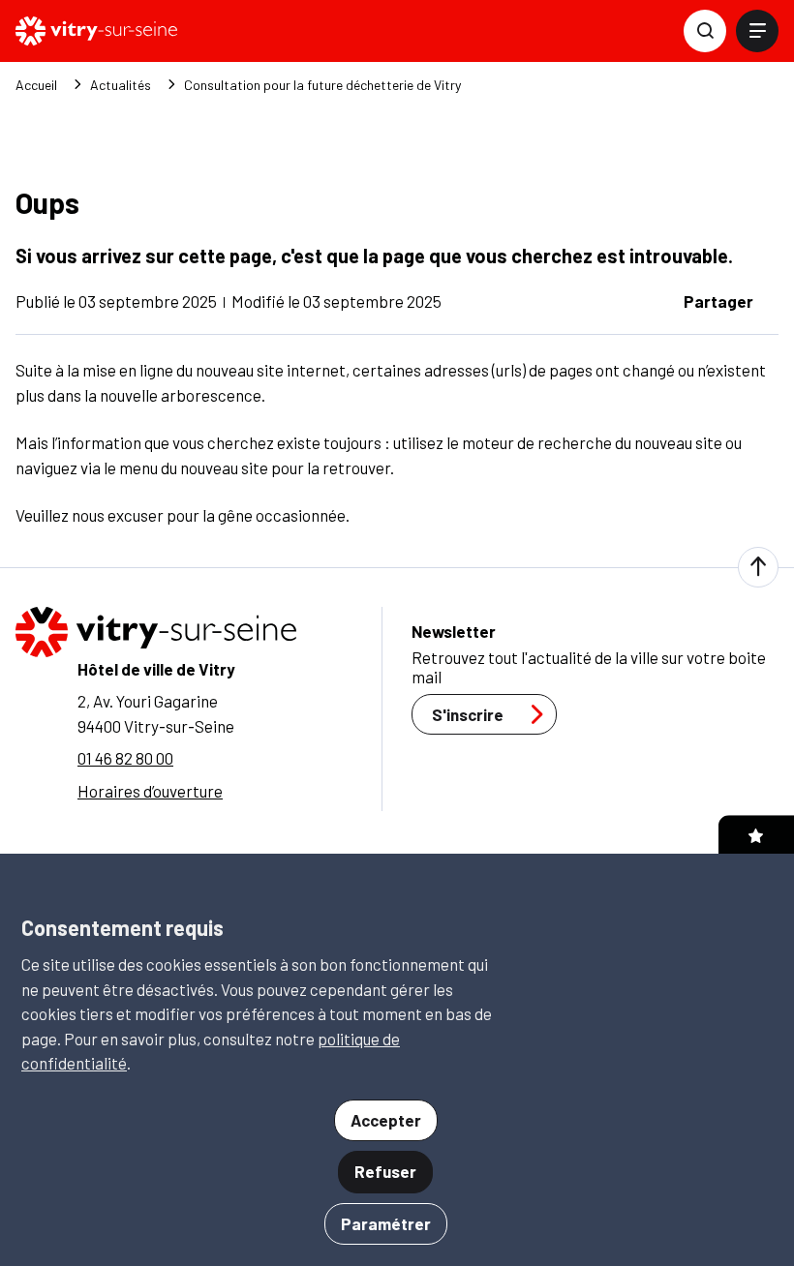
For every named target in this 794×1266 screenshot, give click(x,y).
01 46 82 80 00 (125, 758)
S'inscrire (468, 714)
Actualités (120, 85)
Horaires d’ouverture (150, 790)
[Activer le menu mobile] (757, 31)
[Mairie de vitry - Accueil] (96, 30)
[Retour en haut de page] (758, 567)
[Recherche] (705, 31)
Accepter (386, 1120)
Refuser (385, 1171)
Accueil (36, 85)
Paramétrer (386, 1223)
